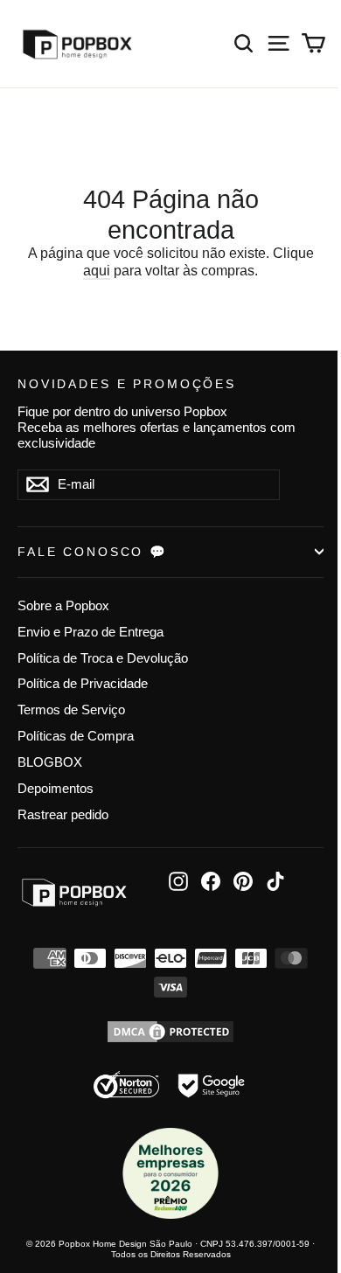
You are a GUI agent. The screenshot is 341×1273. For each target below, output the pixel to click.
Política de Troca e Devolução (102, 658)
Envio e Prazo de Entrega (90, 632)
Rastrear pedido (62, 815)
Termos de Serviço (71, 710)
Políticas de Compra (75, 736)
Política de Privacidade (82, 684)
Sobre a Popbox (63, 606)
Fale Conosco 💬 (92, 552)
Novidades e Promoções (126, 384)
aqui (96, 270)
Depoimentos (55, 789)
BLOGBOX (49, 762)
